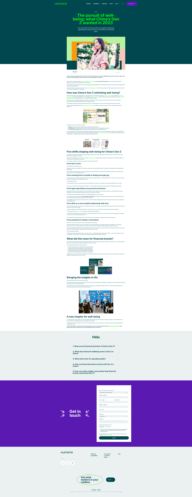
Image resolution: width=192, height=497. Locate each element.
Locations (107, 455)
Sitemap (112, 491)
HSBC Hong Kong (108, 95)
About (111, 3)
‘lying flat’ (83, 157)
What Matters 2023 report (88, 81)
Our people (107, 454)
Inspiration (104, 3)
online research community (89, 105)
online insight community (92, 87)
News (105, 457)
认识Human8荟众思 (118, 491)
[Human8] (61, 4)
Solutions (88, 3)
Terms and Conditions (80, 491)
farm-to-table (79, 211)
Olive (83, 98)
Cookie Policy (72, 491)
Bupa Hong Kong (94, 96)
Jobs (116, 3)
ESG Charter (107, 491)
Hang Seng (73, 98)
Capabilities (96, 3)
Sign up (109, 479)
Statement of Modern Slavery (98, 491)
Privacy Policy (88, 491)
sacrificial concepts (102, 132)
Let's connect (131, 3)
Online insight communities (114, 326)
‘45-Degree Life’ (92, 157)
